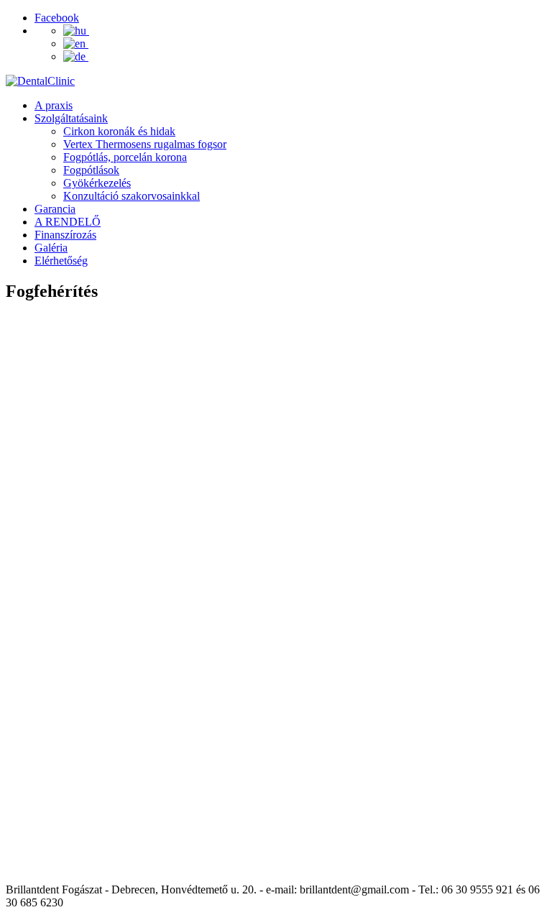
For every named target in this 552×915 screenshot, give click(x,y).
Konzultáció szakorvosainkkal (131, 196)
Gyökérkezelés (97, 183)
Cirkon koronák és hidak (119, 131)
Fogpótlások (91, 170)
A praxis (53, 105)
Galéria (51, 248)
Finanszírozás (65, 235)
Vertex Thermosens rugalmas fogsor (144, 144)
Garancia (54, 209)
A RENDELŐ (67, 222)
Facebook (56, 18)
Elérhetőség (61, 260)
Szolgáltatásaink (71, 118)
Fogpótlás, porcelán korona (125, 157)
